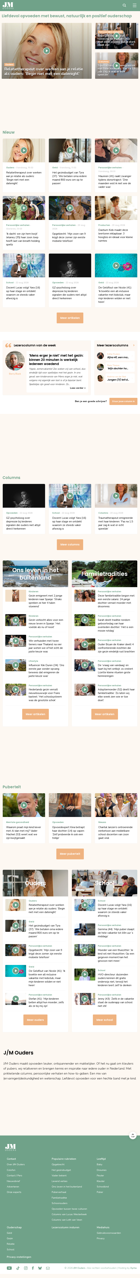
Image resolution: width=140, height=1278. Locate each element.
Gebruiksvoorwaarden (109, 1233)
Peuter (100, 1175)
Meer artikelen (70, 318)
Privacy (100, 1238)
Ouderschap (14, 1227)
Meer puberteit (70, 854)
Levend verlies (59, 1181)
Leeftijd (101, 1159)
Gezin (10, 1238)
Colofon (11, 1170)
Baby (99, 1164)
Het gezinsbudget (61, 1170)
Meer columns (70, 544)
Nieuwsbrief (13, 1181)
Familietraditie (59, 1197)
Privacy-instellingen (19, 1257)
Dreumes (102, 1170)
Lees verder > (78, 388)
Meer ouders (35, 1020)
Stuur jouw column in (123, 401)
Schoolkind (103, 1186)
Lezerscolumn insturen (65, 1227)
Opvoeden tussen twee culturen (69, 1209)
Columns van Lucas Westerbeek (69, 1214)
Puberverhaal (59, 1192)
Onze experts (14, 1192)
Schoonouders (59, 1203)
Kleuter (101, 1181)
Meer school (104, 1020)
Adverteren (13, 1186)
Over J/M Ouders (16, 1164)
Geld (9, 1233)
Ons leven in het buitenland (67, 1186)
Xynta (133, 1268)
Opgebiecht (58, 1164)
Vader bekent (59, 1175)
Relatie (11, 1244)
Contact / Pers (14, 1175)
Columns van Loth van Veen (67, 1219)
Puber (100, 1192)
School (10, 1249)
